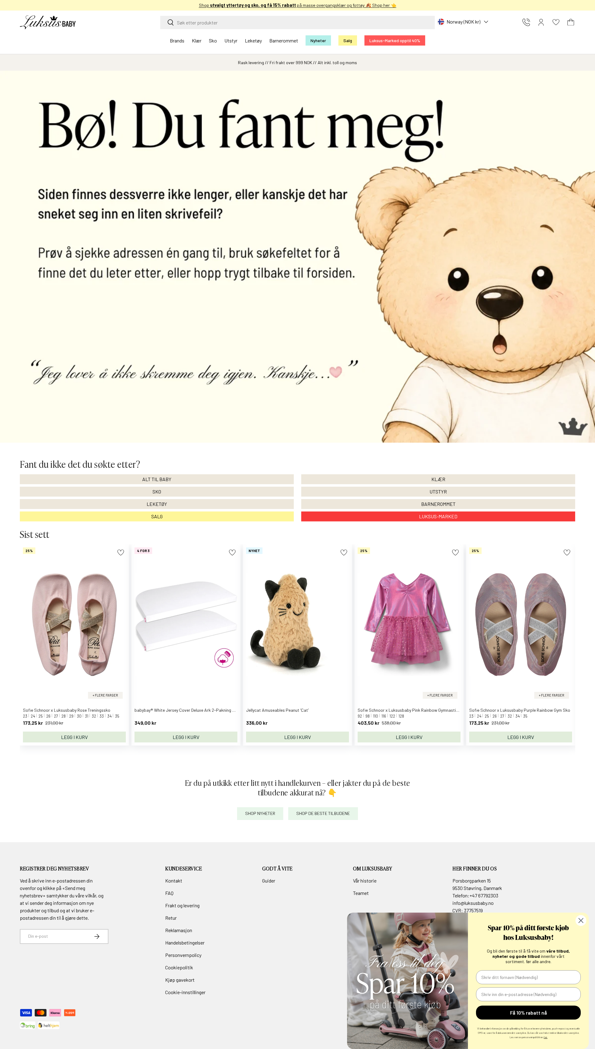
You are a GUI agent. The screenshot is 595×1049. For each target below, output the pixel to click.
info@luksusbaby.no (473, 903)
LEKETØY (157, 504)
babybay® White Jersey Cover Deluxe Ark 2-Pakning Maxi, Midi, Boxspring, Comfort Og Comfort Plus (227, 710)
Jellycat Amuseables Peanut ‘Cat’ (277, 710)
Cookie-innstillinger (185, 992)
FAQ (169, 893)
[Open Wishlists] (556, 22)
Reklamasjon (178, 930)
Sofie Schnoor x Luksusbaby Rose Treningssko (66, 710)
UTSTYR (438, 491)
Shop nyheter (260, 813)
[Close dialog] (580, 920)
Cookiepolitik (179, 967)
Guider (268, 880)
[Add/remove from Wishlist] (120, 552)
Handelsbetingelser (185, 942)
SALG (157, 516)
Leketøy (253, 40)
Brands (177, 40)
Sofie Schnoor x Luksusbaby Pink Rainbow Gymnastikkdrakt (414, 710)
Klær (196, 40)
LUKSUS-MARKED (438, 516)
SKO (156, 491)
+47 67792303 (483, 895)
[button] (570, 22)
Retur (171, 918)
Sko (213, 40)
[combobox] (297, 22)
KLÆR (438, 479)
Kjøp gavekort (180, 980)
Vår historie (365, 880)
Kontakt (173, 880)
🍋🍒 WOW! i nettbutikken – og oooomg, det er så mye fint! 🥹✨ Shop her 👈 (297, 5)
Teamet (361, 893)
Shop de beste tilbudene (323, 813)
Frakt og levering (182, 905)
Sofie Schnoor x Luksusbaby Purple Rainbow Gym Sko (519, 710)
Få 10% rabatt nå (528, 1013)
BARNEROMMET (438, 504)
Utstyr (230, 40)
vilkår (90, 895)
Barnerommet (283, 40)
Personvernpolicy (183, 955)
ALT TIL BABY (156, 479)
